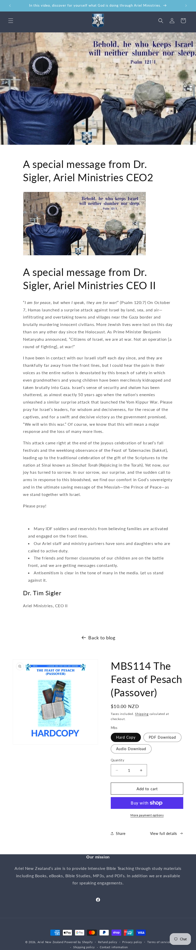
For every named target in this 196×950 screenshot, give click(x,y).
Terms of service (159, 942)
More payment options (147, 815)
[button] (10, 20)
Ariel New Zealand (51, 942)
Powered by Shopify (78, 942)
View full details (163, 833)
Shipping (142, 714)
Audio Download (131, 749)
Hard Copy (126, 737)
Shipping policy (84, 947)
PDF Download (162, 737)
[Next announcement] (186, 5)
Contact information (114, 947)
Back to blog (101, 637)
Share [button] (121, 833)
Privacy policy (132, 942)
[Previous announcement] (10, 5)
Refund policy (107, 942)
